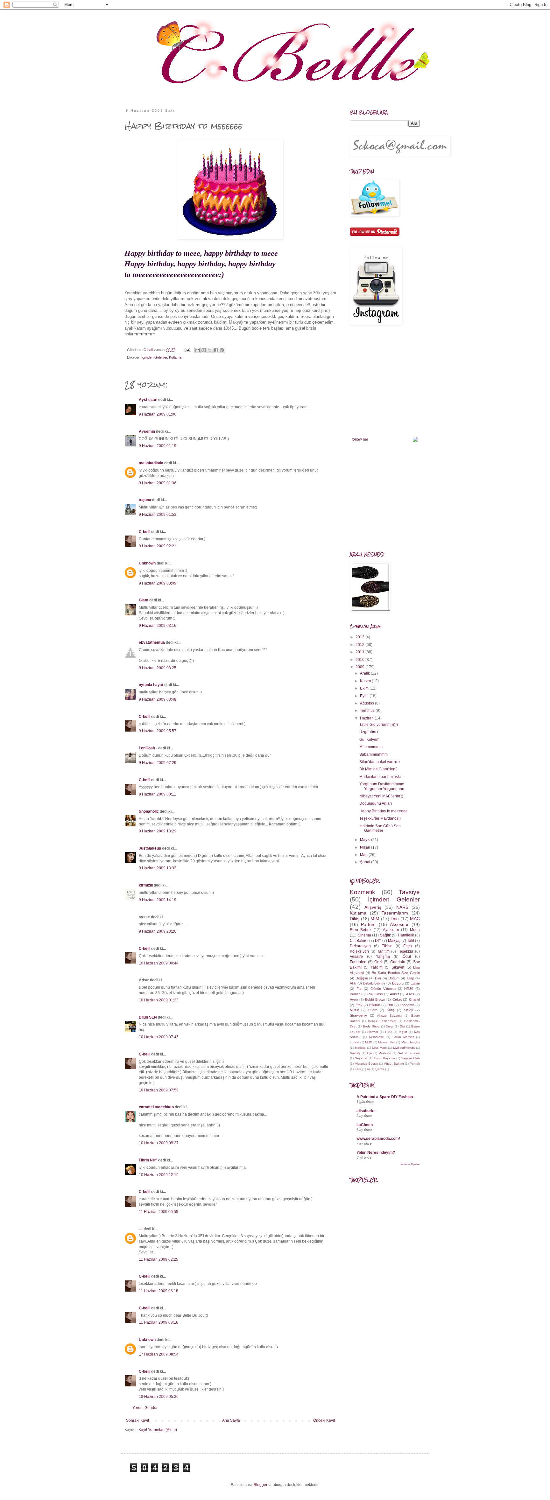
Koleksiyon (359, 951)
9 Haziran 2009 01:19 (157, 446)
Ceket (397, 999)
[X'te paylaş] (210, 350)
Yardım (376, 967)
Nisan (365, 847)
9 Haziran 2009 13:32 (157, 868)
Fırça (407, 946)
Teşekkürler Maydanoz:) (380, 818)
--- (141, 1229)
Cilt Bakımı (359, 940)
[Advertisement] (397, 1286)
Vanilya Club (410, 1058)
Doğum (393, 978)
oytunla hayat (151, 685)
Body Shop (371, 1026)
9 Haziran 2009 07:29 (157, 763)
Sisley (408, 1010)
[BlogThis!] (204, 350)
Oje (369, 1053)
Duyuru (398, 983)
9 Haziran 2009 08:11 (157, 794)
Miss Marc (379, 1047)
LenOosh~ (148, 748)
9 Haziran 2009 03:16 (157, 625)
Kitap (410, 978)
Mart (364, 854)
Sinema (364, 935)
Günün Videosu (383, 989)
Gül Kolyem (369, 739)
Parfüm (368, 924)
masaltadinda (151, 463)
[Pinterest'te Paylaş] (222, 350)
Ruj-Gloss (375, 994)
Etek (359, 1005)
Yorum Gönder (145, 1407)
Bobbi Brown (375, 999)
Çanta (379, 1069)
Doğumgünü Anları (375, 803)
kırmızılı (146, 885)
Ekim (365, 688)
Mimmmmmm (371, 747)
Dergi (389, 1026)
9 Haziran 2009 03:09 (157, 583)
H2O (388, 1032)
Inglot (403, 1032)
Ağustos (367, 703)
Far (359, 989)
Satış (391, 1010)
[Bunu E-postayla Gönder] (197, 350)
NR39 (408, 989)
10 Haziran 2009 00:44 (159, 963)
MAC (415, 918)
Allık (353, 983)
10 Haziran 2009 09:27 (159, 1143)
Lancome (407, 1005)
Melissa (360, 1047)
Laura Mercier (403, 1037)
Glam (143, 600)
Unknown (147, 563)
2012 (360, 644)
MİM (374, 918)
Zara (358, 1069)
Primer (355, 994)
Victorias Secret (366, 1063)
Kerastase (376, 1037)
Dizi (402, 1026)
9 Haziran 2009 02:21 (157, 546)
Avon (354, 999)
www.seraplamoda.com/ (378, 1138)
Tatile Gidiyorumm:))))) (378, 724)
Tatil (410, 940)
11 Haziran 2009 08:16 (158, 1322)
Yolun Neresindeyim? (375, 1152)
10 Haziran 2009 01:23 (159, 1000)
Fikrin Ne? (148, 1160)
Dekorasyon (360, 946)
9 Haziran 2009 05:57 (157, 731)
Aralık (365, 673)
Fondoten (358, 962)
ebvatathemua (152, 642)
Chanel (414, 999)
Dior (378, 978)
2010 (360, 659)
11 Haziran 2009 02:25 (158, 1259)
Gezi (378, 962)
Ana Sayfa (231, 1420)
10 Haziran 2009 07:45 (159, 1037)
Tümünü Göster (409, 1164)
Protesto (385, 1053)
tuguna (145, 500)
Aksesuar (399, 924)
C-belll (144, 531)
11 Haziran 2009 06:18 (158, 1291)
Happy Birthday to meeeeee (383, 811)
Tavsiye (409, 892)
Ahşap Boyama (389, 1015)
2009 (360, 667)
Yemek (415, 1063)
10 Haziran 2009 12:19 (159, 1175)
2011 (360, 652)
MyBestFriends (404, 1047)
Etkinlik (374, 1005)
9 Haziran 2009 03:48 (157, 699)
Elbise (387, 946)
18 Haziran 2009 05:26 (159, 1396)
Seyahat (361, 1058)
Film (390, 1005)
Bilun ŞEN (148, 1017)
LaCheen (364, 1125)
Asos (410, 994)
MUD (368, 1042)
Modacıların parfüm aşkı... (381, 777)
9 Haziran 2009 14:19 (157, 900)
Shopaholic (149, 811)
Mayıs (365, 840)
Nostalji (355, 1053)
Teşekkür (405, 951)
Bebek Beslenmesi (382, 1021)
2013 (360, 637)
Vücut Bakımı (394, 1063)
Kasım (366, 681)
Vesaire (356, 956)
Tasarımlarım (395, 912)
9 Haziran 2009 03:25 (157, 668)
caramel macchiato (156, 1107)
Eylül (365, 696)
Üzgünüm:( (368, 732)
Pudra (372, 1010)
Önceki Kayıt (324, 1420)
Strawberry (358, 1015)
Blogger (260, 1484)
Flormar (372, 1032)
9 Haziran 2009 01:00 (157, 414)
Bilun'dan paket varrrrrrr (379, 762)
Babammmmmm (373, 754)
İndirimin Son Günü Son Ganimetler (380, 828)
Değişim (362, 978)
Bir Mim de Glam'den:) (378, 769)
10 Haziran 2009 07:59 (159, 1090)
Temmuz (368, 710)
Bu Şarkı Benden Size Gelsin (396, 973)
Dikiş (354, 918)
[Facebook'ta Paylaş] (216, 350)
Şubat (365, 862)
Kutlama (175, 357)
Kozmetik (362, 892)
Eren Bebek (360, 930)
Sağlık (385, 935)
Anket (394, 994)
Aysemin (147, 431)
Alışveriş (372, 907)
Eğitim (415, 983)
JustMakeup (150, 848)
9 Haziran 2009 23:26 (157, 931)
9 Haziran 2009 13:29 (157, 831)
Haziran (367, 718)
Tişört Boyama (384, 1058)
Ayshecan (148, 399)
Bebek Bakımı (374, 983)
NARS (402, 907)
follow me (360, 439)
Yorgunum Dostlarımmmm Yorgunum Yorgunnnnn (381, 786)
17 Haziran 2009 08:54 (159, 1354)
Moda (415, 930)
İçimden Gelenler (154, 357)
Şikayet (397, 967)
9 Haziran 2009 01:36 (157, 483)
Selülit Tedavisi (409, 1053)
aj (368, 1069)
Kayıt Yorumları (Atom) (157, 1429)
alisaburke (366, 1111)
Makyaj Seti (386, 1042)
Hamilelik (406, 935)
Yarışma (383, 956)
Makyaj (394, 940)
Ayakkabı (391, 930)
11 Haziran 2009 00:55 (158, 1211)
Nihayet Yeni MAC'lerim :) (381, 796)
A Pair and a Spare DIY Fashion (384, 1097)
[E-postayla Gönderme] (187, 350)
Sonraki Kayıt (137, 1420)
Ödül (407, 956)
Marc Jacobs (410, 1042)
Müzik (354, 1010)
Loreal (354, 1042)
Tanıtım (383, 951)
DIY (378, 940)
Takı (395, 918)
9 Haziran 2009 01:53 (157, 514)
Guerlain (397, 962)
